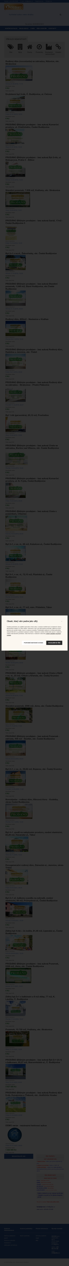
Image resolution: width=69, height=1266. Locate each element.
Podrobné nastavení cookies (33, 642)
